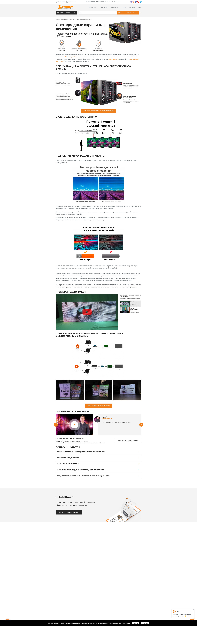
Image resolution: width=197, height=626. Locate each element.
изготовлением (113, 59)
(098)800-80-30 (91, 1)
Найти (119, 12)
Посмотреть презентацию (68, 512)
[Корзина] (140, 12)
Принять (136, 623)
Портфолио (104, 7)
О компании (92, 7)
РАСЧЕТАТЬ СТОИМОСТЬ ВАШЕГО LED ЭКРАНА (98, 111)
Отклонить (145, 623)
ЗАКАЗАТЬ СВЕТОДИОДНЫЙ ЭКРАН (98, 405)
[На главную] (65, 7)
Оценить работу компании (128, 440)
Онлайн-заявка (131, 12)
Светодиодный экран (72, 57)
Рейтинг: (58, 441)
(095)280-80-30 (102, 1)
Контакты (132, 7)
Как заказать (114, 7)
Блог (124, 7)
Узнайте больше (126, 623)
